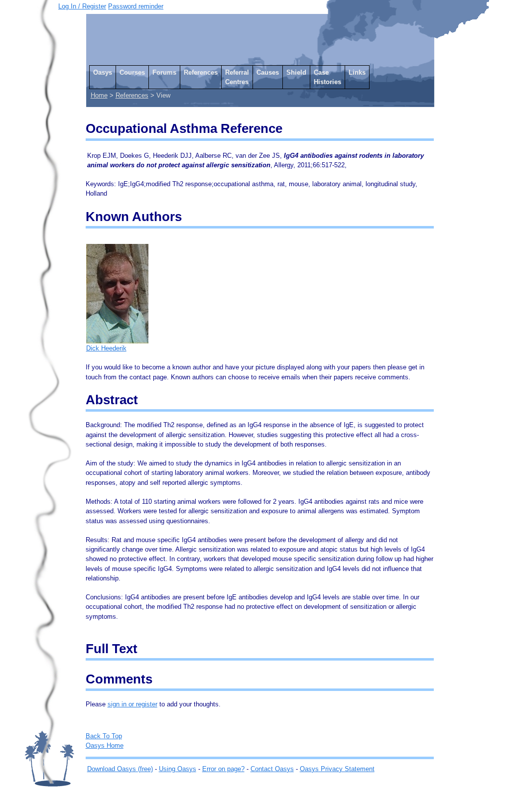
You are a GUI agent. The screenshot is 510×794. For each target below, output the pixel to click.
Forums (164, 72)
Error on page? (223, 769)
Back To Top (104, 736)
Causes (267, 72)
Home (99, 95)
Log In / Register (82, 6)
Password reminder (135, 6)
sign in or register (132, 704)
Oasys (102, 72)
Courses (132, 72)
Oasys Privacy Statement (337, 769)
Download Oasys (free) (120, 769)
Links (357, 72)
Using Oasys (177, 769)
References (201, 72)
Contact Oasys (272, 769)
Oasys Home (105, 745)
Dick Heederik (106, 348)
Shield (296, 72)
